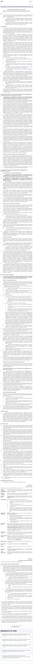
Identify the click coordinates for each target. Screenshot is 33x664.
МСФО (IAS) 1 (29, 34)
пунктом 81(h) (30, 306)
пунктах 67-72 (8, 227)
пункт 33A (26, 430)
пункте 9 (8, 565)
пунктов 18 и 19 (9, 611)
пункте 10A (8, 329)
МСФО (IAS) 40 (23, 64)
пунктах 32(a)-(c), (18, 159)
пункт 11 (30, 317)
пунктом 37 (9, 262)
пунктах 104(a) (25, 222)
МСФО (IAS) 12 (17, 57)
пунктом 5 (13, 47)
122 (31, 222)
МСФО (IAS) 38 (27, 620)
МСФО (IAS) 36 (10, 211)
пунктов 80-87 (20, 528)
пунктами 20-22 (25, 400)
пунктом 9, (9, 110)
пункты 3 (18, 430)
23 (8, 53)
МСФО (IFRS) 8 (19, 404)
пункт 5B (30, 460)
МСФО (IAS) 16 (26, 126)
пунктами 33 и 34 (10, 161)
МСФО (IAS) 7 (18, 508)
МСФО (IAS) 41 (18, 67)
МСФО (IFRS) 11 (6, 466)
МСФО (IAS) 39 (25, 61)
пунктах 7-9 (17, 239)
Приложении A (22, 470)
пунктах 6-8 (20, 117)
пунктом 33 (26, 331)
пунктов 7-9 (5, 254)
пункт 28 (8, 467)
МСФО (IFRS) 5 (9, 448)
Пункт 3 (24, 603)
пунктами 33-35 (19, 352)
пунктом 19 (24, 214)
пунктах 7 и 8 (16, 136)
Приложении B (26, 124)
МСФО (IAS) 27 (5, 435)
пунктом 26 (9, 272)
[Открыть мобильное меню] (31, 1)
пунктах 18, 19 (5, 53)
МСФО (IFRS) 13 (6, 469)
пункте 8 (14, 571)
